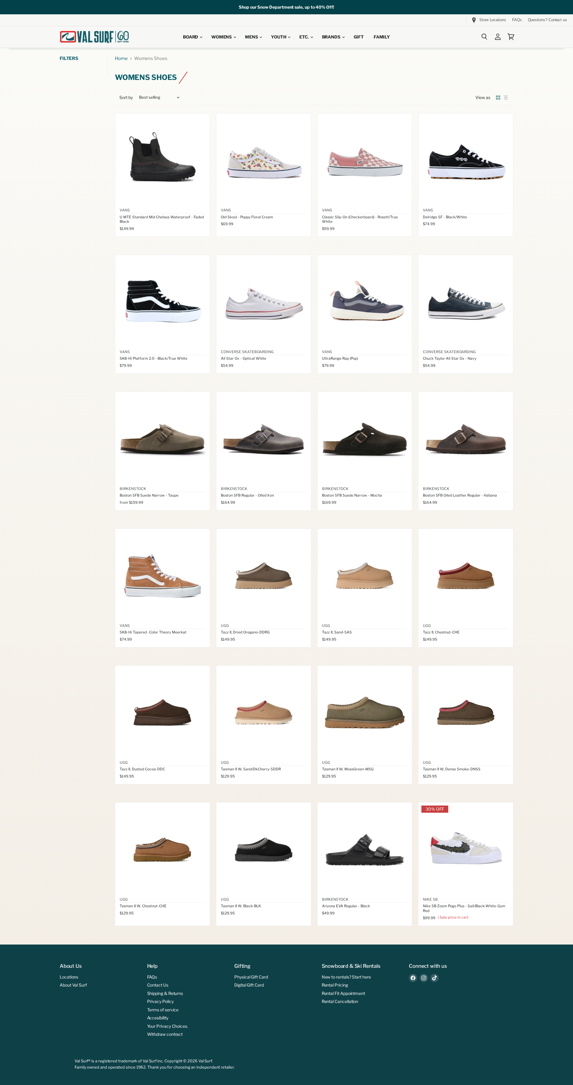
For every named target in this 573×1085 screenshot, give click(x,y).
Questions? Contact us (547, 20)
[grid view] (498, 98)
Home (121, 58)
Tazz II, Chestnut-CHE (441, 632)
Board (191, 37)
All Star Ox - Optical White (243, 358)
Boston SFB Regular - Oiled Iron (247, 495)
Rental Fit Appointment (343, 993)
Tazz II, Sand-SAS (337, 632)
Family (382, 37)
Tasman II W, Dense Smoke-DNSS (451, 769)
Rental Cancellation (340, 1001)
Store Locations (492, 20)
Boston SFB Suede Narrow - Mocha (352, 495)
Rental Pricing (335, 984)
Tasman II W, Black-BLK (241, 906)
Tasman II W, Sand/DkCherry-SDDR (251, 769)
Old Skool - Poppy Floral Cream (247, 217)
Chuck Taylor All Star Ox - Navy (449, 358)
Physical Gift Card (251, 976)
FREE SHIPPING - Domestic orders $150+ (48, 20)
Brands (331, 37)
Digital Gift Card (249, 984)
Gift (359, 37)
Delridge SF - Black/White (445, 217)
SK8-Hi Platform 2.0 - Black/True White (153, 358)
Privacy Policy (160, 1001)
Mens (252, 37)
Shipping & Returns (165, 993)
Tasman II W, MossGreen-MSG (348, 769)
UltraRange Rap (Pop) (340, 358)
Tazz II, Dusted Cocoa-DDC (142, 769)
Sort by (126, 97)
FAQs (517, 20)
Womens (222, 37)
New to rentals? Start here (346, 976)
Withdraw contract (165, 1034)
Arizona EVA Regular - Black (346, 906)
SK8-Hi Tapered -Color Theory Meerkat (153, 632)
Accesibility (157, 1017)
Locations (69, 976)
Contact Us (157, 984)
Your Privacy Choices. (167, 1026)
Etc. (304, 37)
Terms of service (163, 1009)
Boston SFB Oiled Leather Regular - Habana (460, 495)
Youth (279, 37)
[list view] (506, 98)
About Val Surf (73, 984)
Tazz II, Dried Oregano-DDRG (245, 632)
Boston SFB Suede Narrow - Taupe (149, 495)
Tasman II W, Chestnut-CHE (143, 906)
